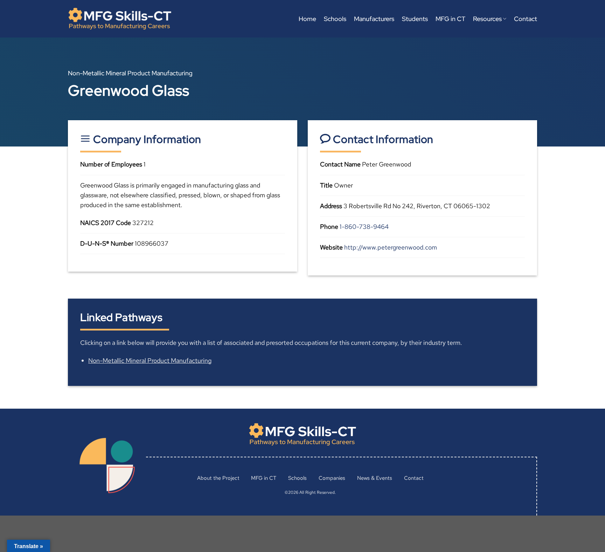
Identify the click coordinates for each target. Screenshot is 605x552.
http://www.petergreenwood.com (390, 247)
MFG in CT (450, 19)
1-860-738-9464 (364, 227)
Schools (335, 19)
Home (307, 19)
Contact (525, 19)
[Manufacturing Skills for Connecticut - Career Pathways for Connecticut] (120, 19)
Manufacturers (374, 19)
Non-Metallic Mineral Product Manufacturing (149, 360)
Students (415, 19)
